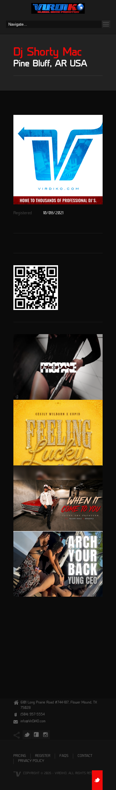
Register (42, 756)
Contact (85, 756)
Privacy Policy (31, 761)
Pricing (19, 756)
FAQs (63, 756)
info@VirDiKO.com (33, 721)
